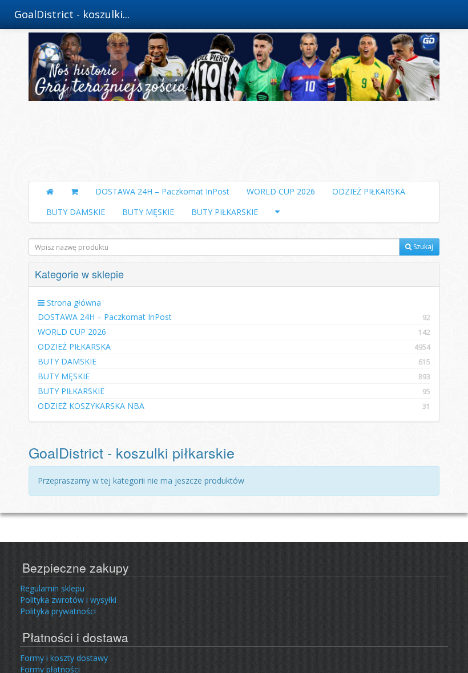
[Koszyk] (74, 191)
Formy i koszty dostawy (64, 657)
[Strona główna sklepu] (50, 191)
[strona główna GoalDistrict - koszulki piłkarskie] (234, 104)
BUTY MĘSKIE (148, 211)
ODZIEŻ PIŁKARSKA (368, 191)
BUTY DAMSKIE (75, 211)
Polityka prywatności (58, 611)
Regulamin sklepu (52, 588)
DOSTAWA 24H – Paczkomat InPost (162, 191)
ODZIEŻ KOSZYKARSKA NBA (234, 405)
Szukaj (422, 247)
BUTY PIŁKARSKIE (224, 211)
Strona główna (73, 302)
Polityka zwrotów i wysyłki (68, 599)
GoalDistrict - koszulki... (72, 14)
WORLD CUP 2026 (281, 191)
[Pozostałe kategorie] (277, 212)
